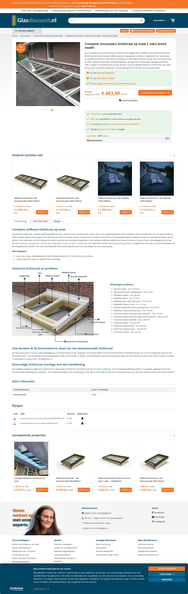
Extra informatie (40, 221)
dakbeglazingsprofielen (122, 243)
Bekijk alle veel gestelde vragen (97, 523)
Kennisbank (101, 548)
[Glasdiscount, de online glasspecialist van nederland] (35, 15)
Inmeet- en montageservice (66, 548)
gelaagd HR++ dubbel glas (40, 243)
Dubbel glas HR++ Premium (24, 551)
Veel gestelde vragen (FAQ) (107, 555)
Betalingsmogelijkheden (64, 551)
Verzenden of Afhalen (143, 31)
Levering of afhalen (62, 555)
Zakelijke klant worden (147, 551)
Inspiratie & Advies (166, 31)
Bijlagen (57, 221)
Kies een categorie (26, 30)
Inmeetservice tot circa (115, 124)
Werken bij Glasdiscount (148, 555)
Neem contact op (103, 544)
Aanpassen (165, 574)
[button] (45, 110)
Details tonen (39, 589)
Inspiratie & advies (146, 544)
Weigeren (167, 580)
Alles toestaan (167, 569)
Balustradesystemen (21, 561)
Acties (124, 31)
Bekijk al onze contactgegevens (98, 513)
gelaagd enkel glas (20, 243)
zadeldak (83, 237)
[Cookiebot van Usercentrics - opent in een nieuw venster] (16, 589)
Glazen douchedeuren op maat (25, 544)
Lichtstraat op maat (20, 555)
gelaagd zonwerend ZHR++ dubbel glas (71, 243)
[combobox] (103, 21)
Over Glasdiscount (146, 548)
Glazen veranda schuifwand (24, 558)
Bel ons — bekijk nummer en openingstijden (104, 518)
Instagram (159, 521)
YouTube (159, 517)
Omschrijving (21, 221)
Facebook (158, 512)
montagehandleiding (102, 369)
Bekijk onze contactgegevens (96, 528)
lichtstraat (33, 353)
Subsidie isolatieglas (63, 544)
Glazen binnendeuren (21, 548)
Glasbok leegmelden (104, 551)
